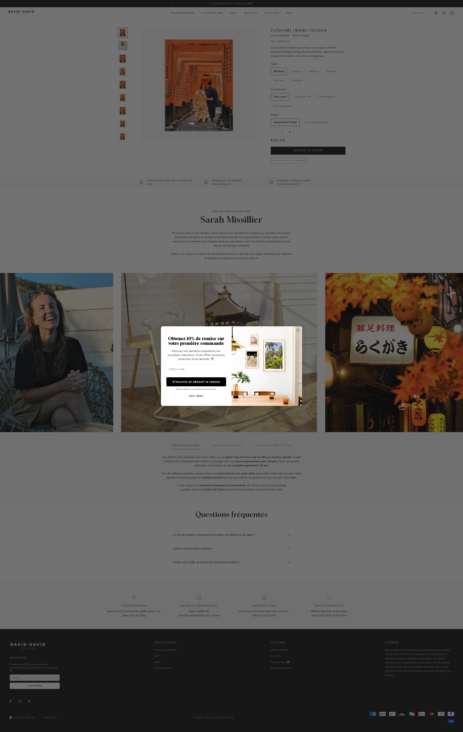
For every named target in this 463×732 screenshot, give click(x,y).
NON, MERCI (196, 395)
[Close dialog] (298, 330)
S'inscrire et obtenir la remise (196, 382)
